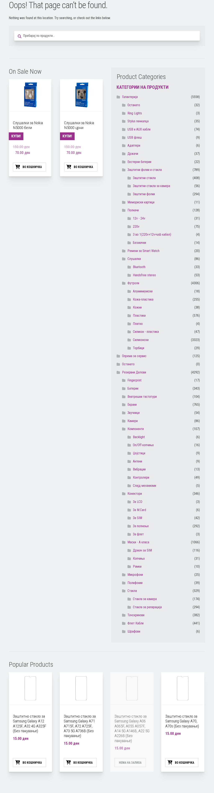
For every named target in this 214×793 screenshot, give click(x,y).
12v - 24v (139, 218)
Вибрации (139, 469)
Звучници (133, 413)
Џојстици (139, 453)
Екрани (132, 405)
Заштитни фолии (144, 194)
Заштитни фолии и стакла (144, 170)
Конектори (134, 494)
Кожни (137, 307)
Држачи (132, 154)
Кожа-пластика (143, 299)
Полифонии (135, 583)
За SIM (137, 518)
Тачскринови (135, 615)
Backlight (139, 437)
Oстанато (133, 105)
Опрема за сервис (134, 356)
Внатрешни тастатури (142, 397)
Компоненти (135, 429)
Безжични (139, 243)
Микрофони (135, 575)
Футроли (133, 283)
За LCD (137, 502)
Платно (138, 324)
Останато (128, 364)
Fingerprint (134, 380)
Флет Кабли (135, 623)
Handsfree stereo (144, 275)
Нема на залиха (130, 762)
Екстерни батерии (139, 162)
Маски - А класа (138, 542)
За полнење (141, 526)
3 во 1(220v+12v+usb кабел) (152, 234)
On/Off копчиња (143, 445)
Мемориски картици (140, 202)
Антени (137, 461)
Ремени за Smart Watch (143, 251)
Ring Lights (134, 113)
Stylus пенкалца (138, 121)
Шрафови (133, 631)
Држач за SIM (142, 550)
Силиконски (141, 340)
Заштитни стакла (144, 178)
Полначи (133, 210)
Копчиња (139, 559)
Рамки (137, 566)
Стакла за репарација (147, 607)
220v (136, 227)
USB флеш (134, 137)
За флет (138, 534)
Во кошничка (32, 167)
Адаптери (133, 145)
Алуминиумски (143, 291)
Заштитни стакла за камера (151, 186)
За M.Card (139, 510)
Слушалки (134, 259)
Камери (132, 421)
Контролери (141, 477)
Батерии (132, 388)
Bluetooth (139, 267)
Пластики (139, 316)
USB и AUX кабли (138, 129)
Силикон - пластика (146, 332)
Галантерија (130, 97)
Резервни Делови (134, 372)
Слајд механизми (144, 486)
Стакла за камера (145, 599)
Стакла (132, 591)
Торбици (138, 348)
